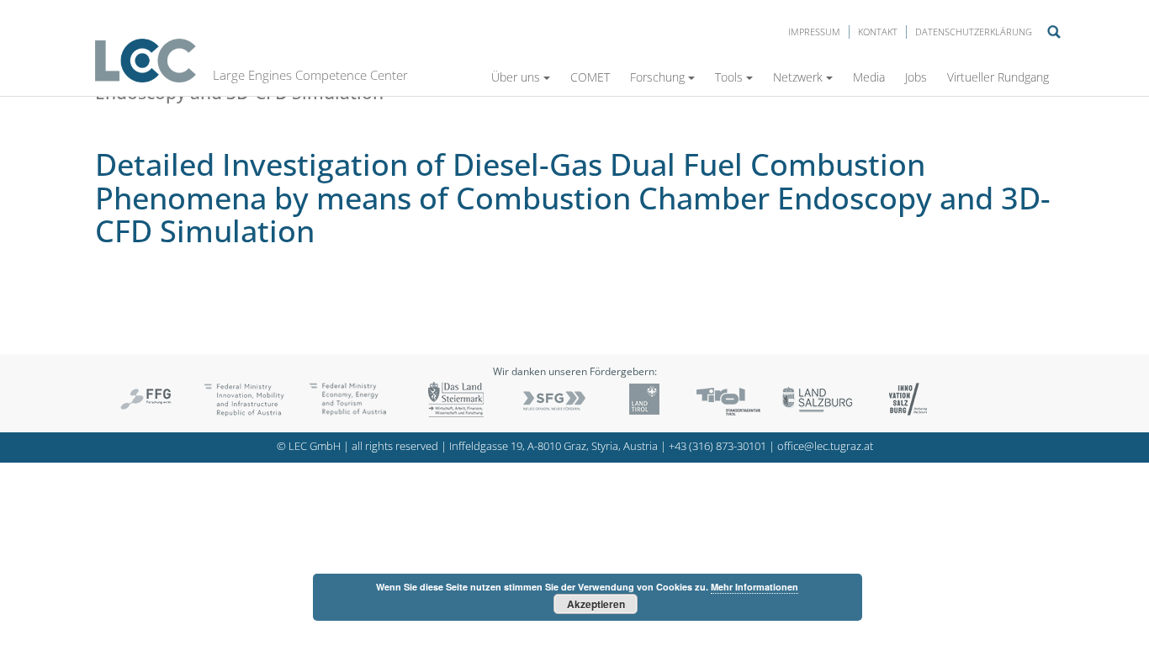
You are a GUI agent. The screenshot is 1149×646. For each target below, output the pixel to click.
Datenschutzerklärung (973, 31)
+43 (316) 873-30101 (717, 446)
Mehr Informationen (754, 586)
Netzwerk (798, 77)
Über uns (515, 77)
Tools (729, 77)
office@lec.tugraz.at (825, 446)
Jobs (916, 77)
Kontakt (877, 31)
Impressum (814, 31)
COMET (590, 77)
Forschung (657, 77)
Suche (1054, 32)
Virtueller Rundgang (998, 77)
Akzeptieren (596, 604)
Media (869, 77)
